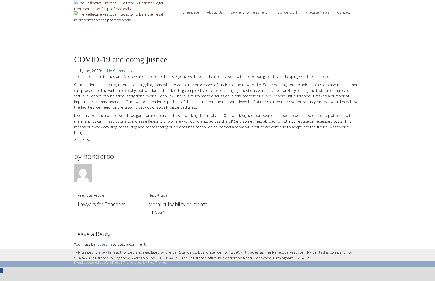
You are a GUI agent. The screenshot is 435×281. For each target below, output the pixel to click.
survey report (273, 95)
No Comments (118, 70)
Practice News (317, 12)
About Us (215, 12)
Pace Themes (157, 262)
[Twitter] (232, 262)
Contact (343, 12)
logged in (104, 244)
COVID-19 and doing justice (120, 59)
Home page (189, 12)
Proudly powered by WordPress (97, 262)
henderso (98, 156)
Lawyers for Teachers (248, 12)
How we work (286, 12)
